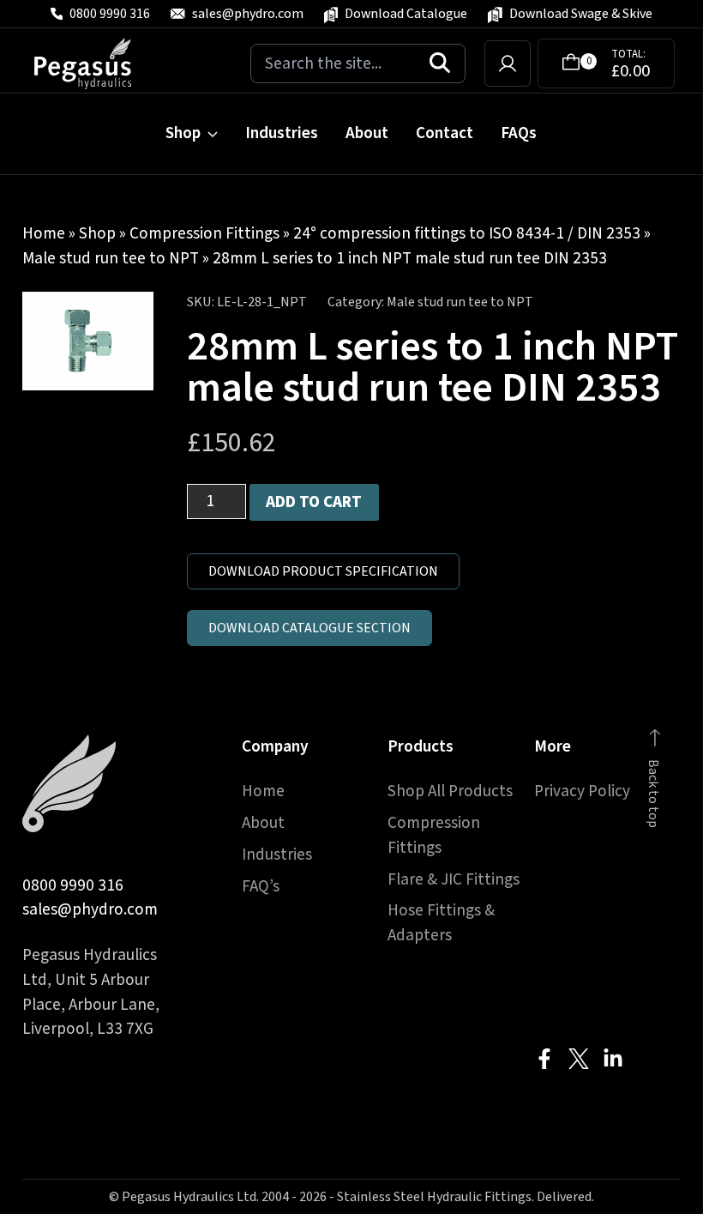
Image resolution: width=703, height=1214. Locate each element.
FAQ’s (260, 886)
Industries (281, 133)
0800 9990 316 (72, 885)
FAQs (519, 133)
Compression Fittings (204, 233)
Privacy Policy (582, 791)
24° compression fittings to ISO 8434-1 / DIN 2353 (466, 233)
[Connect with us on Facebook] (544, 1058)
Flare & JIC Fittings (454, 879)
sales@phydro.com (90, 909)
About (366, 133)
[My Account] (507, 63)
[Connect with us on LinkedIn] (613, 1058)
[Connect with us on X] (578, 1058)
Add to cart (314, 502)
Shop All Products (450, 791)
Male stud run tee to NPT (110, 258)
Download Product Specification (323, 571)
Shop (183, 133)
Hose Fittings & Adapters (441, 922)
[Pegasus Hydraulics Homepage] (93, 63)
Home (43, 233)
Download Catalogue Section (309, 628)
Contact (444, 133)
